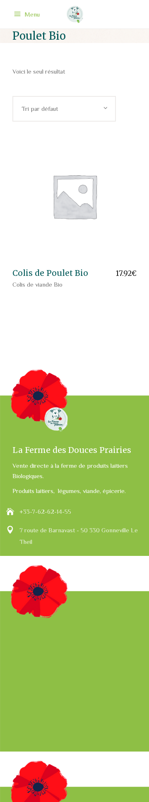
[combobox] (64, 109)
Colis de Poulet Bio (50, 273)
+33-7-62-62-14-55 (45, 511)
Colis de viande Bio (37, 284)
